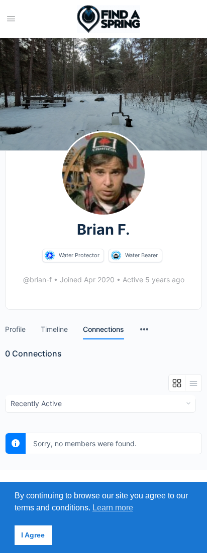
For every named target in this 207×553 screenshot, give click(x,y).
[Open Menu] (11, 18)
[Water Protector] (50, 255)
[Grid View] (177, 383)
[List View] (193, 383)
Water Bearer (141, 255)
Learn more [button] (112, 507)
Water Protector (79, 255)
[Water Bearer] (116, 255)
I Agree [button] (33, 535)
